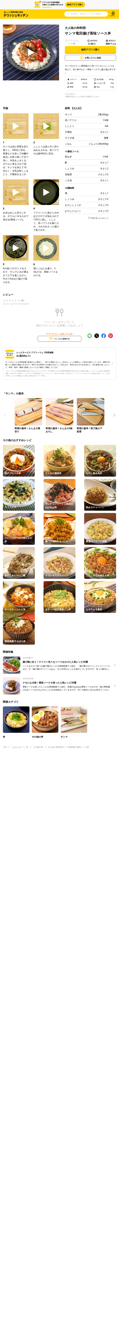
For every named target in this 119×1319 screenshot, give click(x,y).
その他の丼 (38, 747)
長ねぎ (68, 156)
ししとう (69, 126)
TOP (5, 747)
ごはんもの (16, 747)
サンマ (68, 114)
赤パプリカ (70, 120)
